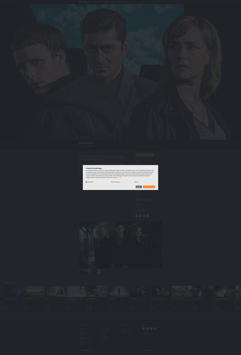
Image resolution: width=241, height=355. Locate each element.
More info (119, 177)
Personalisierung (115, 182)
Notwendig (90, 182)
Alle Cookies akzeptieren (149, 186)
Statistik (136, 182)
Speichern (139, 186)
